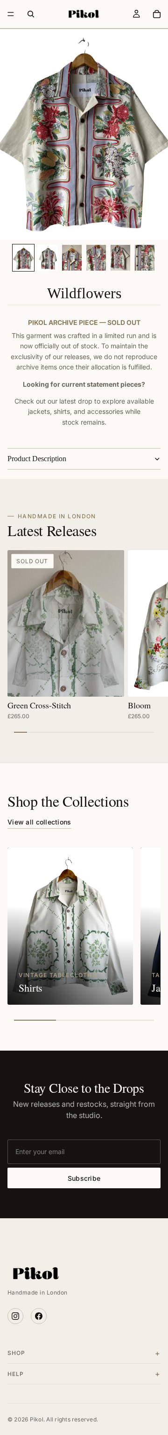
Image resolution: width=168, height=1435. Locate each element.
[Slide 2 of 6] (47, 258)
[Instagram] (15, 1316)
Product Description (36, 459)
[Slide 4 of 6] (96, 258)
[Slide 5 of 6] (120, 258)
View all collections (39, 822)
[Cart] (157, 14)
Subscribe (84, 1178)
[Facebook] (39, 1316)
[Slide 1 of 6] (23, 258)
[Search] (31, 14)
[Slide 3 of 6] (72, 258)
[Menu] (10, 14)
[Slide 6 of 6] (144, 258)
